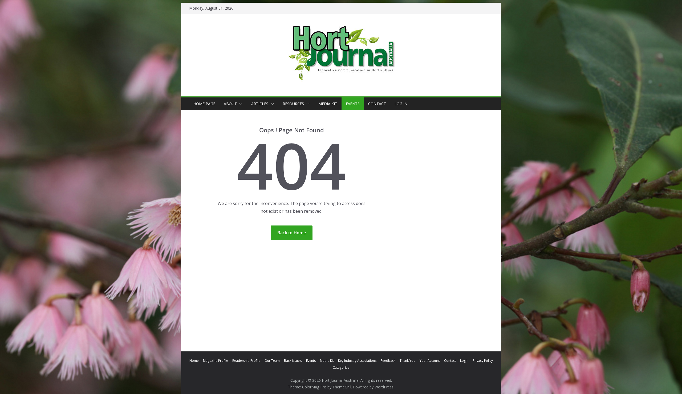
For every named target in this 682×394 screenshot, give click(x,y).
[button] (240, 104)
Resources (293, 103)
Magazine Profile (215, 360)
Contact (377, 103)
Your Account (430, 360)
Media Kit (327, 103)
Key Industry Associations (357, 360)
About (230, 103)
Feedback (388, 360)
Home (194, 360)
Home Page (204, 103)
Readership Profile (246, 360)
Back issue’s (293, 360)
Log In (401, 103)
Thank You (407, 360)
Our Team (272, 360)
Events (353, 103)
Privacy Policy (483, 360)
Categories (341, 367)
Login (464, 360)
